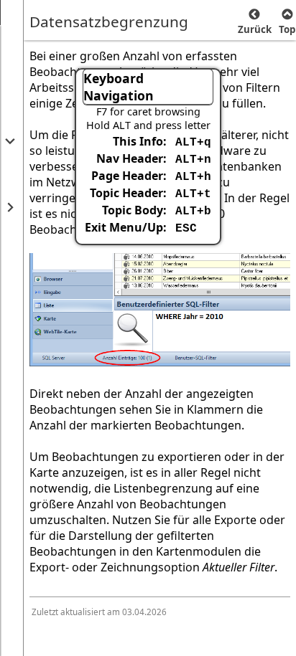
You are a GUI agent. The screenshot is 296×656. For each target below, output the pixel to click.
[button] (9, 141)
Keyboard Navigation (118, 87)
